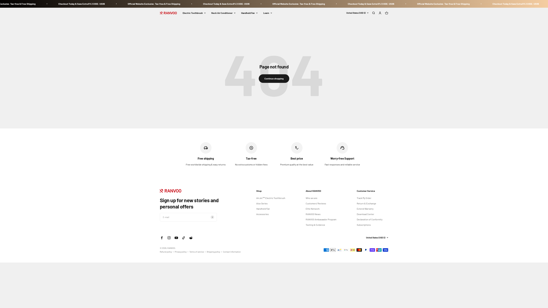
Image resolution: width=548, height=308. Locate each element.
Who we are (311, 198)
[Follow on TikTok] (184, 238)
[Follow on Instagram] (169, 238)
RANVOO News (313, 214)
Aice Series (262, 203)
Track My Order (364, 198)
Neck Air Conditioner (222, 13)
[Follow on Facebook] (162, 238)
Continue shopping (274, 78)
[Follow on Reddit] (191, 238)
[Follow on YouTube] (176, 238)
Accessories (262, 214)
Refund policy (166, 252)
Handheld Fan (248, 13)
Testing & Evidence (315, 224)
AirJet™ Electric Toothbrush (270, 198)
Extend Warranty (365, 208)
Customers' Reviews (316, 203)
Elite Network (313, 208)
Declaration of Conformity (369, 219)
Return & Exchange (366, 203)
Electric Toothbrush (193, 13)
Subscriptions (364, 224)
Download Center (365, 214)
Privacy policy (181, 252)
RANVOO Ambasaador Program (321, 219)
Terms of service (196, 252)
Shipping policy (213, 252)
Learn (266, 13)
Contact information (232, 252)
